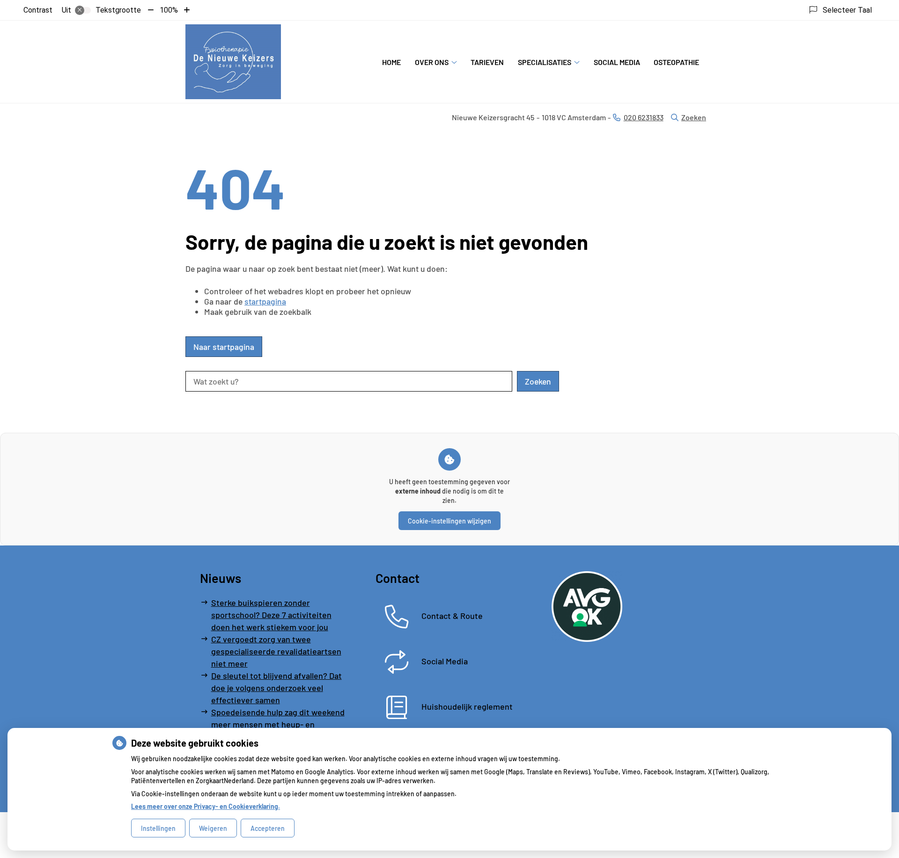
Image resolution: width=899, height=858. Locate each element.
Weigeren (213, 828)
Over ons (432, 62)
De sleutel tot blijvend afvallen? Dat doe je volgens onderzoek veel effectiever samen (276, 687)
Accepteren (268, 828)
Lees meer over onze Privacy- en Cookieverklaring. (205, 806)
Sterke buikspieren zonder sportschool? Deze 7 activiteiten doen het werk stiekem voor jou (271, 614)
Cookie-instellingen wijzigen (449, 521)
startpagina (265, 301)
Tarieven (487, 62)
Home (391, 62)
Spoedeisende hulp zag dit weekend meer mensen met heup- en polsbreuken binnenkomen (278, 724)
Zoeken (693, 117)
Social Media (617, 62)
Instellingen (158, 828)
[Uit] (83, 10)
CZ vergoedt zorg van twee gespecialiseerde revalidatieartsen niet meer (276, 651)
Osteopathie (676, 62)
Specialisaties (544, 62)
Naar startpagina (223, 347)
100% (169, 10)
